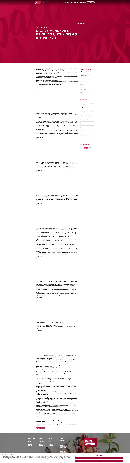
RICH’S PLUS (62, 438)
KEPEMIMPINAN (42, 445)
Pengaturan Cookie (99, 455)
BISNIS (40, 438)
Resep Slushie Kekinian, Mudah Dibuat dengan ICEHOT (86, 115)
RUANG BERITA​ (62, 440)
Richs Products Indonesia (65, 239)
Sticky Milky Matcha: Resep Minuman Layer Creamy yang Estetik (87, 127)
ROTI (50, 441)
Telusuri (76, 2)
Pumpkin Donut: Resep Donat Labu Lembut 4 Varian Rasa (87, 108)
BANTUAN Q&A (62, 445)
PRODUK (67, 2)
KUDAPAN (51, 445)
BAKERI (29, 441)
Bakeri (81, 84)
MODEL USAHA (41, 441)
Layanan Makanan (83, 89)
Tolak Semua (99, 458)
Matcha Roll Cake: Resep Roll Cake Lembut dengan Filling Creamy (87, 111)
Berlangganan (90, 444)
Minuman (81, 92)
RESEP (50, 438)
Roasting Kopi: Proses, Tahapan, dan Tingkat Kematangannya (87, 139)
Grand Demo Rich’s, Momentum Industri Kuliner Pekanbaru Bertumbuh (86, 135)
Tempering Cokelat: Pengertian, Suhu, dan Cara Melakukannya (87, 131)
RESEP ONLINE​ (62, 442)
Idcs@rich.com (83, 75)
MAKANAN (30, 444)
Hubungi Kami (83, 2)
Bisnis (71, 2)
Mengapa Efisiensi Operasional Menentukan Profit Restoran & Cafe (87, 104)
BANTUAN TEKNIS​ (63, 447)
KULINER (50, 444)
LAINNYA (30, 445)
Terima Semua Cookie (99, 460)
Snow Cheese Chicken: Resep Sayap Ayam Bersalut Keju (87, 119)
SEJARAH (40, 444)
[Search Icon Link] (94, 2)
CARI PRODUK (90, 2)
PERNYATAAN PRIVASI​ (62, 449)
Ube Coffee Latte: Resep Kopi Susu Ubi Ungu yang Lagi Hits (87, 123)
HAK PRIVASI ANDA (63, 451)
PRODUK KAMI (31, 438)
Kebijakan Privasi (66, 459)
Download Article (40, 428)
